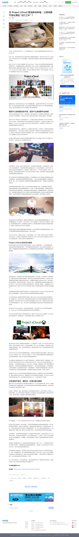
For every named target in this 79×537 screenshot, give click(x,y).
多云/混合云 (43, 478)
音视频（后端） (36, 478)
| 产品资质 (67, 535)
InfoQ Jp (75, 524)
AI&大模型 (65, 40)
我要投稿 (26, 523)
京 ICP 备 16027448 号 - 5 (47, 535)
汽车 (48, 478)
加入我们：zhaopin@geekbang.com (37, 527)
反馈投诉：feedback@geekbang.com (37, 525)
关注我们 (26, 527)
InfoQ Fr (75, 525)
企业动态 (11, 480)
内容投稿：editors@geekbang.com (37, 522)
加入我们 (26, 526)
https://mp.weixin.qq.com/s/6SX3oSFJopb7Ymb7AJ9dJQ (27, 469)
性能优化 (30, 478)
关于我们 (26, 521)
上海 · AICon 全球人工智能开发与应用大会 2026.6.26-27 (59, 524)
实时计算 (61, 29)
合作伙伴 (26, 524)
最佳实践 (24, 478)
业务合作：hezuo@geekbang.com (37, 524)
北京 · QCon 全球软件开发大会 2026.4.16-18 (57, 522)
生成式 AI (65, 29)
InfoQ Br (75, 527)
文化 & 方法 (13, 478)
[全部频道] (64, 6)
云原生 (61, 24)
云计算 (61, 40)
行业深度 (19, 478)
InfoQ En (75, 522)
